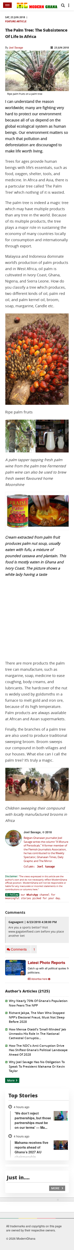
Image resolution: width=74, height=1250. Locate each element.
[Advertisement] (37, 619)
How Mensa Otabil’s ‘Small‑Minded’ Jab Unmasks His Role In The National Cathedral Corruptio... (37, 1033)
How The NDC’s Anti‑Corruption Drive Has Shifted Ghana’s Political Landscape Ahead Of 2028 (38, 1050)
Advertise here (39, 979)
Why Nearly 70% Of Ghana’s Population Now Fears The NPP (38, 1003)
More (11, 1080)
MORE (55, 1188)
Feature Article (16, 21)
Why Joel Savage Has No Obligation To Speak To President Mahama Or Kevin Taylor (37, 1066)
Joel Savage (16, 47)
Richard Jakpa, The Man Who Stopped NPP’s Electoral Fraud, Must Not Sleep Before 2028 (37, 1017)
